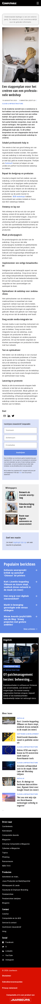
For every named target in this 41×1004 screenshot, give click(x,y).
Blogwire (5, 903)
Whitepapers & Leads (11, 885)
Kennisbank (7, 831)
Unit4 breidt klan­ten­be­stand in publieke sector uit (27, 740)
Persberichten (7, 894)
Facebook (9, 942)
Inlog (4, 931)
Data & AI (20, 718)
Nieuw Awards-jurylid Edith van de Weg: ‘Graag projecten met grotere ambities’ (17, 620)
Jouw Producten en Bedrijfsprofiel (16, 881)
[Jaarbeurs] (20, 999)
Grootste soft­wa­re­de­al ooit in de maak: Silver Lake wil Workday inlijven (27, 770)
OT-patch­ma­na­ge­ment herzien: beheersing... (18, 677)
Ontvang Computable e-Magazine (16, 844)
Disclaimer (6, 976)
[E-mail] (4, 416)
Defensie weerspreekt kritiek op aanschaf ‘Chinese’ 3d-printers (15, 573)
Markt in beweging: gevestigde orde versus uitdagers (16, 608)
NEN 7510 (6, 866)
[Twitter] (13, 416)
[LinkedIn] (9, 416)
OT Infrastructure (11, 670)
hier (20, 472)
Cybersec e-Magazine (11, 848)
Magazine (6, 840)
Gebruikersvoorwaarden (12, 982)
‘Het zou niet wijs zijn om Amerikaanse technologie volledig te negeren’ (27, 801)
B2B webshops (19, 197)
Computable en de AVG (11, 918)
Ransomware (7, 861)
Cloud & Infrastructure (12, 103)
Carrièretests (7, 826)
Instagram (9, 960)
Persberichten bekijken (11, 899)
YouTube (9, 955)
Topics (5, 853)
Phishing (5, 857)
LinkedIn (8, 951)
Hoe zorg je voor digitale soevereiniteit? (16, 597)
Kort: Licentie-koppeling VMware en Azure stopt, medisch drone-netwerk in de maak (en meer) (17, 585)
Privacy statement (9, 988)
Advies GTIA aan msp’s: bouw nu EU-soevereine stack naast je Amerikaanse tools (27, 754)
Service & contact (9, 923)
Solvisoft (9, 163)
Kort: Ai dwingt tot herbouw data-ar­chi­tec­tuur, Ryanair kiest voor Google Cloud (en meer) (28, 785)
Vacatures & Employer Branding (15, 890)
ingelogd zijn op (19, 542)
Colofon (5, 914)
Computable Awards (10, 835)
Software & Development (28, 734)
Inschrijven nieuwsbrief (11, 927)
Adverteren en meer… (10, 877)
